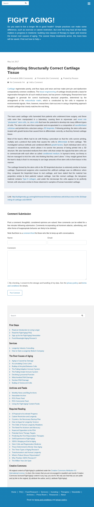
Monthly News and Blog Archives (24, 393)
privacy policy (72, 283)
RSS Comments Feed (20, 401)
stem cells (34, 122)
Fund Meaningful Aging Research (24, 338)
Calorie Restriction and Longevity (24, 416)
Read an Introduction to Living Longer (26, 330)
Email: (50, 238)
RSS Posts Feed (18, 398)
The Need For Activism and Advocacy (26, 428)
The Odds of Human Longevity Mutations (27, 425)
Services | (45, 492)
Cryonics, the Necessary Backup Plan (26, 419)
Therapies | (66, 492)
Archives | (31, 495)
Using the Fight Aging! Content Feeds (26, 404)
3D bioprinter (49, 128)
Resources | (54, 495)
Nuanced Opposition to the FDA (24, 430)
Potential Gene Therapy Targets (24, 433)
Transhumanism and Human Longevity (26, 452)
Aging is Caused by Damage (22, 361)
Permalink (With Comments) (21, 78)
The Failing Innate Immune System (25, 372)
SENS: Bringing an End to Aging (24, 441)
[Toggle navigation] (88, 3)
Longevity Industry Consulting (23, 348)
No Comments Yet (17, 82)
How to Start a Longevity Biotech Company (28, 351)
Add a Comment (36, 82)
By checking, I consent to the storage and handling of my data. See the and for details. (47, 284)
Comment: (11, 248)
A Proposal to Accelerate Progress (25, 414)
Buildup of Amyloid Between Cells (24, 366)
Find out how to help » (30, 39)
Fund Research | (32, 492)
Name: (10, 238)
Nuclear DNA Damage (20, 380)
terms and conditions (43, 500)
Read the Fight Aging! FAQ (22, 333)
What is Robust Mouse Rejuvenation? (26, 455)
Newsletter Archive (19, 396)
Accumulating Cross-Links (22, 364)
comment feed (29, 233)
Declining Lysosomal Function (23, 375)
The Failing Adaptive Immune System (26, 369)
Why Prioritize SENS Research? (24, 458)
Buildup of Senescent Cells (22, 383)
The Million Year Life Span (21, 461)
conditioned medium (51, 154)
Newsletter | (77, 492)
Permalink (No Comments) (48, 78)
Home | (15, 492)
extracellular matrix (33, 101)
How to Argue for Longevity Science (25, 422)
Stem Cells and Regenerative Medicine (26, 444)
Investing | (55, 492)
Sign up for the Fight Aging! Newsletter (26, 335)
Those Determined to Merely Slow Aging (27, 447)
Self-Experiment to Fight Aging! (23, 439)
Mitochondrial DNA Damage (22, 377)
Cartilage (11, 89)
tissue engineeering (48, 92)
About (64, 495)
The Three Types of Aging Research (25, 450)
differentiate (62, 142)
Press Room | (42, 495)
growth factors (57, 145)
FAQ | (22, 492)
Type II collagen (29, 179)
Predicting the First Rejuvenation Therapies (28, 436)
